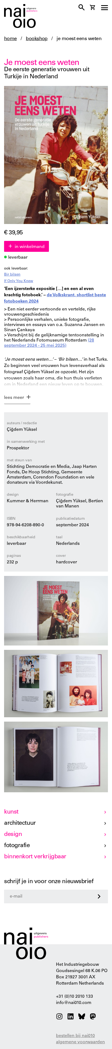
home (10, 39)
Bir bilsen (12, 275)
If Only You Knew (18, 281)
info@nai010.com (73, 1003)
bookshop (37, 39)
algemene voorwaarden (80, 1042)
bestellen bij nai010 (75, 1036)
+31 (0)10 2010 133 (74, 996)
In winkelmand (30, 247)
